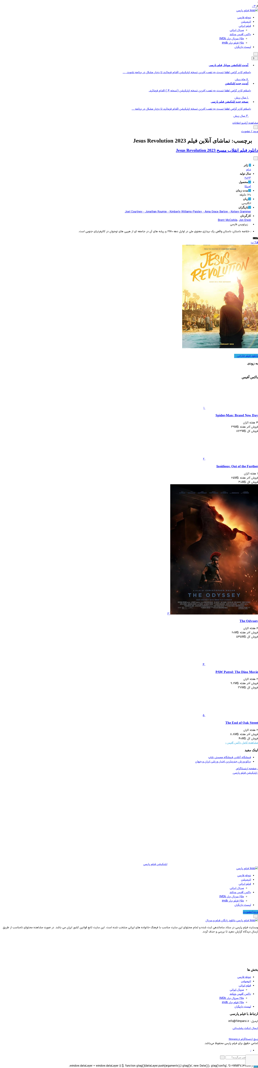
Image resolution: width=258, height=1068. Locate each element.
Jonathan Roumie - (157, 212)
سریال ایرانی (237, 30)
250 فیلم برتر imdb (233, 43)
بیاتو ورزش (223, 762)
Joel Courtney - (135, 212)
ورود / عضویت (249, 131)
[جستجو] (255, 127)
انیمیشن (246, 22)
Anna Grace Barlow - (218, 212)
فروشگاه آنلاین (229, 757)
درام (248, 170)
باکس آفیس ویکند (240, 34)
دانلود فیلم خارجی (247, 356)
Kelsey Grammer (241, 212)
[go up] (255, 1066)
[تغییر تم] (255, 54)
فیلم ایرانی (245, 26)
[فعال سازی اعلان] (255, 158)
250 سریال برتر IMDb (231, 39)
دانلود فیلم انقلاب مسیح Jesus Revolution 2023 (217, 150)
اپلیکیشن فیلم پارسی (155, 864)
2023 (247, 178)
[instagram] (250, 1050)
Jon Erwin (245, 220)
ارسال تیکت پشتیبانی (245, 1028)
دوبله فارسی (244, 17)
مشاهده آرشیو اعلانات (245, 123)
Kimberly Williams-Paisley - (187, 212)
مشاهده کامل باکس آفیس (242, 743)
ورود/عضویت (250, 912)
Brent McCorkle (227, 220)
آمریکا (247, 186)
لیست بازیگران (242, 47)
